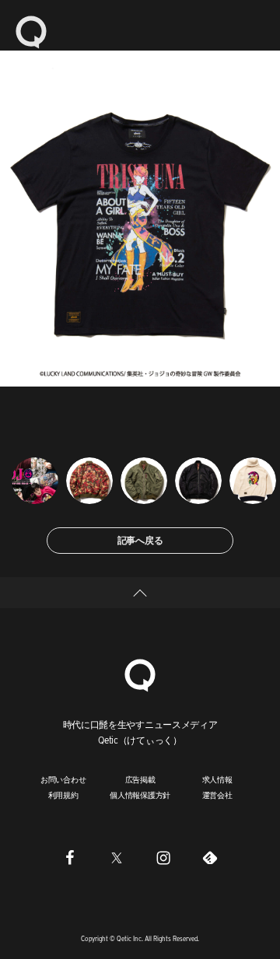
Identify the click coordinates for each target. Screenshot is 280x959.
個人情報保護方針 (140, 795)
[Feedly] (210, 858)
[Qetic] (31, 31)
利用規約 (63, 795)
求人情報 (217, 779)
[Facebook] (70, 858)
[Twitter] (116, 858)
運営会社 (217, 795)
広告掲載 (140, 779)
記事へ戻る (140, 540)
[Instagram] (163, 858)
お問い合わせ (63, 779)
